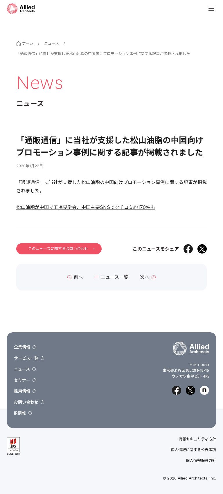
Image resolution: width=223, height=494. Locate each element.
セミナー (22, 380)
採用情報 (22, 391)
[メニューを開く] (211, 8)
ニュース (51, 43)
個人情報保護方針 (201, 460)
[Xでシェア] (202, 249)
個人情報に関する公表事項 (193, 450)
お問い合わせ (26, 402)
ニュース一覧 (114, 277)
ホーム (27, 43)
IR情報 (20, 413)
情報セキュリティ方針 (197, 439)
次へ (144, 277)
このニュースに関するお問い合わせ (58, 248)
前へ (78, 277)
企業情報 (22, 346)
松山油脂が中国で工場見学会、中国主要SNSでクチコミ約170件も (85, 207)
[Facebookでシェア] (188, 249)
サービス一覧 (26, 358)
